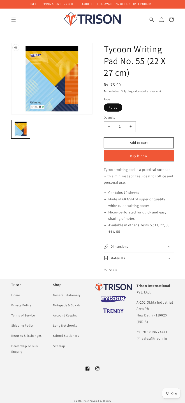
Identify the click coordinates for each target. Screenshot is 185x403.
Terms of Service (23, 315)
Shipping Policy (22, 325)
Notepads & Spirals (67, 305)
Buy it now (138, 155)
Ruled (113, 107)
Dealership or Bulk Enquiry (25, 349)
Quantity (109, 117)
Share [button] (113, 270)
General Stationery (67, 295)
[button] (13, 20)
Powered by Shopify (100, 400)
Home (15, 295)
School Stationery (66, 336)
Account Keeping (65, 315)
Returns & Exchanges (26, 336)
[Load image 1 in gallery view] (20, 129)
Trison (86, 400)
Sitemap (59, 346)
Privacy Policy (21, 305)
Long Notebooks (65, 325)
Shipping (127, 91)
